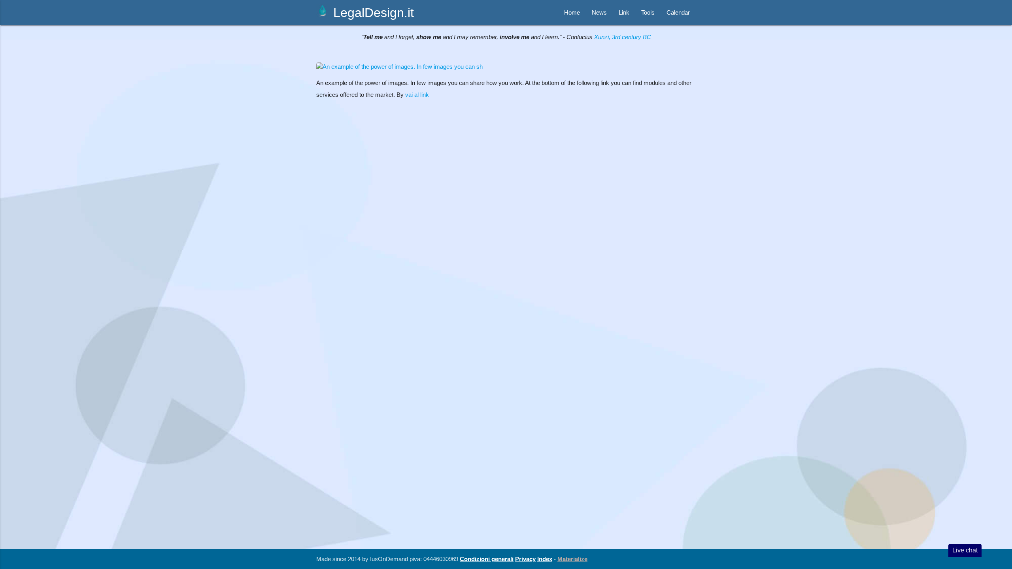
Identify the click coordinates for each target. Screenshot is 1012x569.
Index (544, 559)
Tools (648, 12)
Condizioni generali (487, 559)
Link (624, 12)
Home (572, 12)
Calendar (678, 12)
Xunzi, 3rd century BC (622, 37)
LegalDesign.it (372, 13)
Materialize (572, 559)
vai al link (417, 94)
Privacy (525, 559)
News (599, 12)
